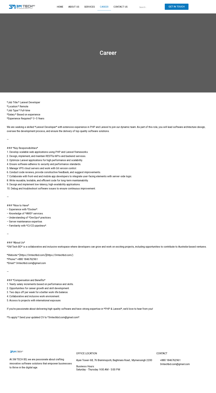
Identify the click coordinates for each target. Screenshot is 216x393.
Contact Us (121, 6)
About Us (73, 6)
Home (60, 6)
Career (104, 6)
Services (89, 6)
